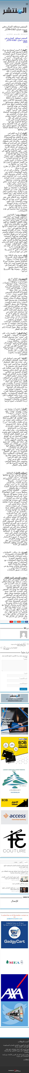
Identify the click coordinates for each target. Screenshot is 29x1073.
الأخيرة (26, 862)
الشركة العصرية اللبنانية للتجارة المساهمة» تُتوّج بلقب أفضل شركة (16, 1046)
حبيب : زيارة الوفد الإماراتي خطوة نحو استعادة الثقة (10, 888)
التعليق (25, 659)
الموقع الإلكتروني (23, 683)
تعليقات (15, 862)
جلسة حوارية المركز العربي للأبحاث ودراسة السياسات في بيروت (10, 877)
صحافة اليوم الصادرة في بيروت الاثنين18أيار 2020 (18, 644)
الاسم (25, 673)
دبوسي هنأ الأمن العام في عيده (20, 883)
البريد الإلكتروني (23, 678)
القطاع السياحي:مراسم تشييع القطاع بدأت (10, 648)
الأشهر (20, 862)
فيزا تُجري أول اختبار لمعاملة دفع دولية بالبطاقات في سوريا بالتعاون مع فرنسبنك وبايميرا (14, 872)
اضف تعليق (16, 34)
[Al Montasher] (14, 11)
